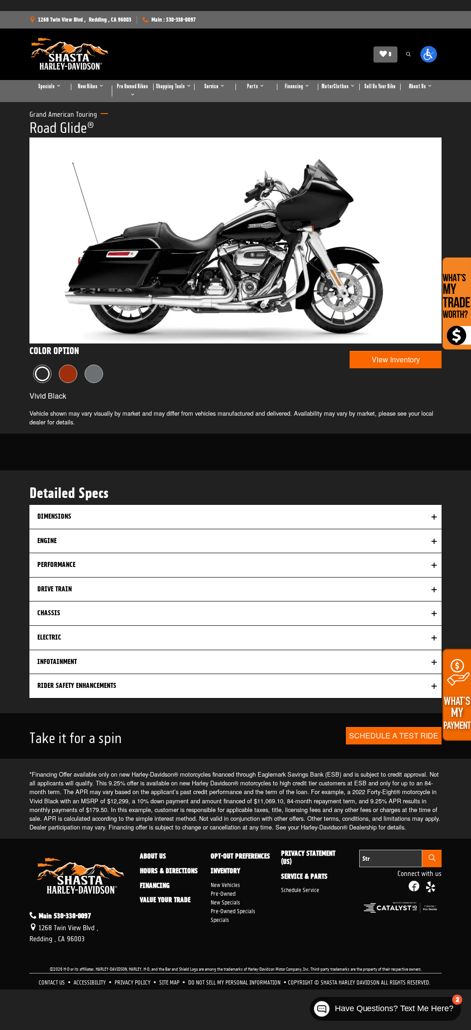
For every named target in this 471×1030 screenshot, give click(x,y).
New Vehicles (225, 884)
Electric (49, 637)
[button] (408, 54)
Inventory (225, 871)
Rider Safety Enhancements (76, 685)
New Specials (225, 901)
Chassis (48, 613)
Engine (47, 540)
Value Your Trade (165, 900)
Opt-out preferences (240, 857)
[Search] (432, 858)
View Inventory (396, 359)
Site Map (170, 981)
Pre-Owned (223, 892)
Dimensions (54, 516)
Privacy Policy (133, 981)
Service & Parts (304, 877)
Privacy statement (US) (308, 858)
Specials (220, 919)
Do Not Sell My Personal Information (235, 981)
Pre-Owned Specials (233, 910)
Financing (155, 886)
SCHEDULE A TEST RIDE (393, 735)
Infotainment (57, 661)
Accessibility (90, 981)
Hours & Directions (169, 871)
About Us (153, 857)
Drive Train (54, 589)
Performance (56, 564)
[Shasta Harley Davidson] (69, 54)
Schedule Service (300, 889)
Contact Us (52, 981)
